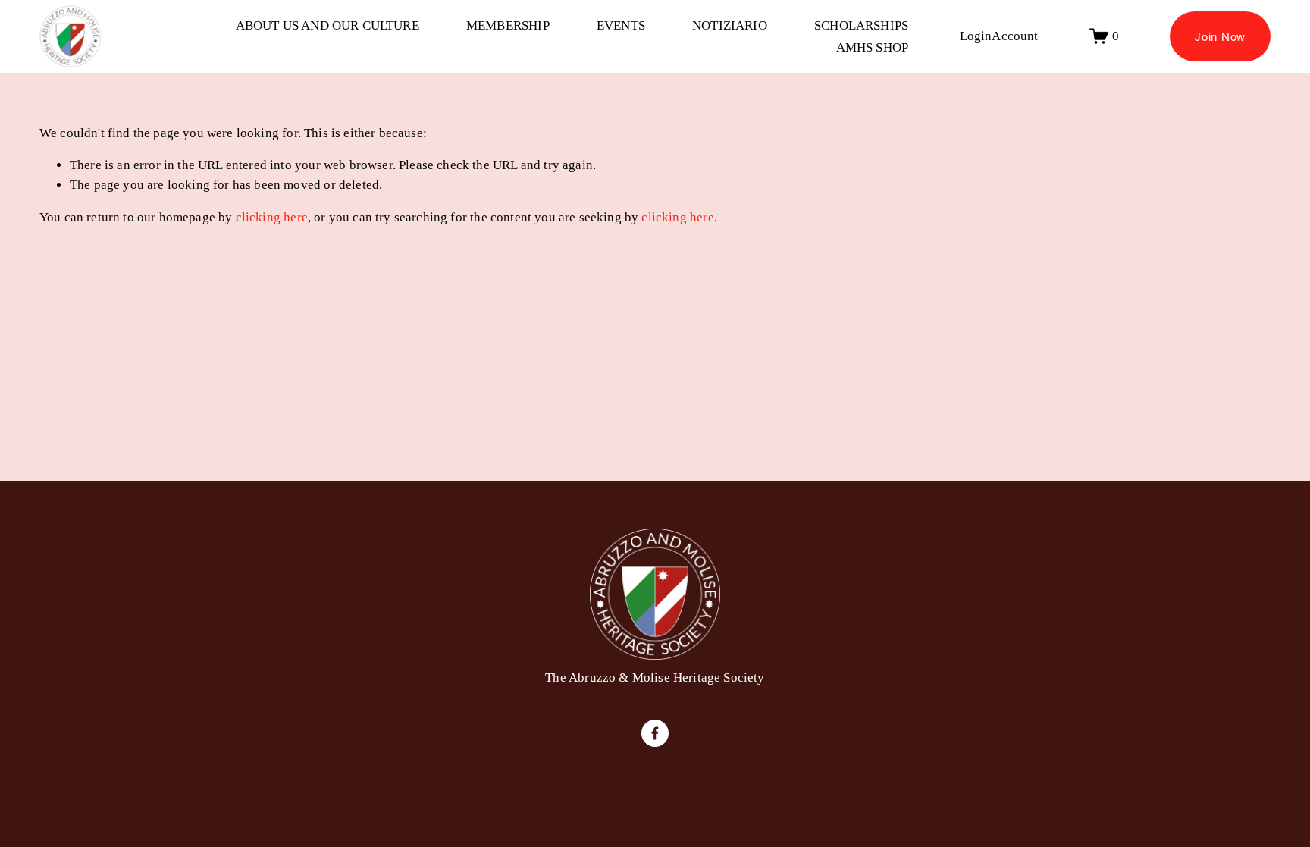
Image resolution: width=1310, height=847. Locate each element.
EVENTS (621, 25)
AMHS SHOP (872, 47)
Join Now (1220, 36)
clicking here (272, 217)
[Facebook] (655, 733)
